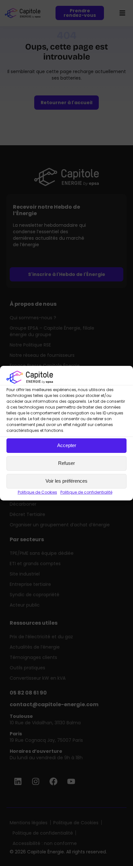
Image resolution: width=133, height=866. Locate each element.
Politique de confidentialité (86, 492)
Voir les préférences (66, 481)
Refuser (66, 463)
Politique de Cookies (37, 492)
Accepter (66, 445)
